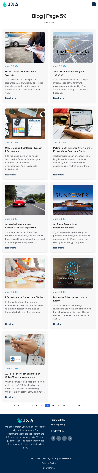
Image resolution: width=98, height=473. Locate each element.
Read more (10, 98)
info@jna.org (59, 424)
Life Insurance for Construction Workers (25, 297)
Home (46, 22)
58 (42, 406)
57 (37, 406)
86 (79, 406)
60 (53, 406)
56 (32, 406)
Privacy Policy (49, 463)
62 (64, 406)
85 (74, 406)
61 (58, 406)
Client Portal (49, 468)
